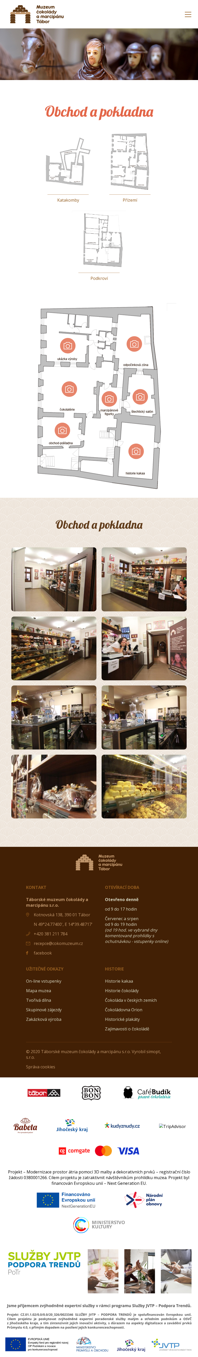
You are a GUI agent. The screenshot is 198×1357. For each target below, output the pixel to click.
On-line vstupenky (43, 981)
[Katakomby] (68, 189)
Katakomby (68, 200)
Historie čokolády (122, 990)
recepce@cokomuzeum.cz (58, 943)
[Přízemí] (130, 189)
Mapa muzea (38, 990)
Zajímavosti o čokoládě (127, 1029)
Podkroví (99, 278)
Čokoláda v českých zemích (131, 1000)
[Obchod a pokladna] (53, 579)
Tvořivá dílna (38, 1000)
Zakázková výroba (43, 1019)
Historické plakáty (122, 1019)
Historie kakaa (119, 981)
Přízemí (130, 200)
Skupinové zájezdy (44, 1010)
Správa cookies (40, 1067)
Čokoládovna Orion (123, 1010)
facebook (43, 953)
